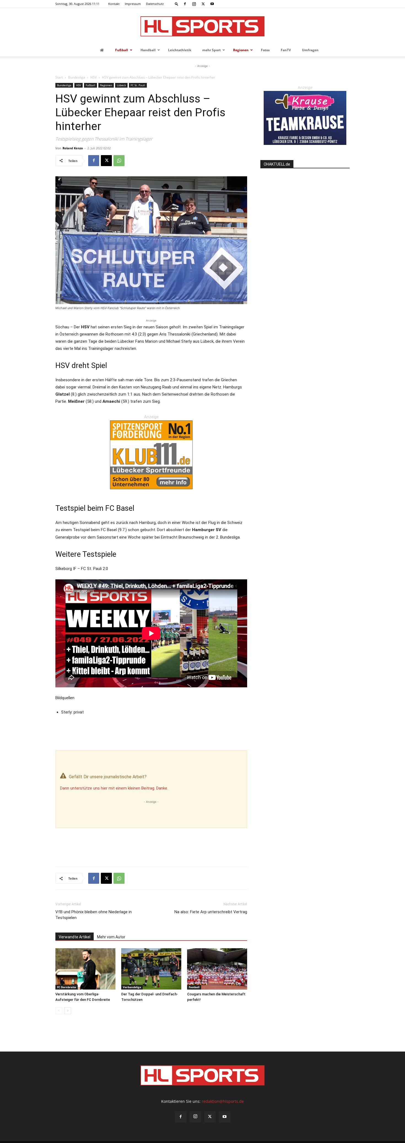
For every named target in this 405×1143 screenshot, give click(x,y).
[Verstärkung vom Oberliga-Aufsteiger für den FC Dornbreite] (85, 969)
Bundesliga (76, 77)
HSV (93, 77)
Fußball (90, 85)
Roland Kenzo (73, 148)
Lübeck (121, 85)
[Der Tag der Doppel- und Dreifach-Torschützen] (151, 969)
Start (59, 77)
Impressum (133, 4)
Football (194, 987)
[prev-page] (58, 1010)
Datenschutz (155, 4)
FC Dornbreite (66, 987)
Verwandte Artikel (74, 937)
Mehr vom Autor (111, 937)
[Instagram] (194, 4)
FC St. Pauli (138, 85)
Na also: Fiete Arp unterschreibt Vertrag (210, 911)
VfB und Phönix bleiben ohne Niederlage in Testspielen (93, 914)
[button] (176, 4)
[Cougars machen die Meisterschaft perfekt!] (217, 969)
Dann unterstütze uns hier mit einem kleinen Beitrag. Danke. (114, 788)
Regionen (106, 85)
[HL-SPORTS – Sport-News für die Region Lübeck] (202, 26)
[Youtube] (212, 4)
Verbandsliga (132, 987)
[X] (203, 4)
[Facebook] (185, 4)
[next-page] (67, 1010)
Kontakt (114, 4)
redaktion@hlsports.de (223, 1101)
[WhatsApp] (119, 160)
